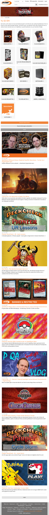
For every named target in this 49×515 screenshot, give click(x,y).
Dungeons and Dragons (22, 509)
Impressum (12, 504)
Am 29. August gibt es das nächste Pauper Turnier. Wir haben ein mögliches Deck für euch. (23, 455)
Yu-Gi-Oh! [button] (17, 1)
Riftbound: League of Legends (39, 507)
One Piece (28, 507)
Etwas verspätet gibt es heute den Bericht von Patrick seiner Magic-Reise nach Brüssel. (22, 382)
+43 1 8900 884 (38, 511)
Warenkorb (40, 1)
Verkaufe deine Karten (24, 122)
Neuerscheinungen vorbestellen (24, 126)
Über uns (6, 504)
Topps (14, 509)
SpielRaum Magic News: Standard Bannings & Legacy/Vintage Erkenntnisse (24, 306)
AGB (17, 504)
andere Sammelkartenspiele (35, 509)
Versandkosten (23, 504)
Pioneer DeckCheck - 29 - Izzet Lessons (13, 234)
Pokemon (16, 507)
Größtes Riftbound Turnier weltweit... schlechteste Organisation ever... (18, 163)
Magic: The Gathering (7, 507)
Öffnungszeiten (33, 1)
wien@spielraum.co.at (29, 511)
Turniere (27, 1)
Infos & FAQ (28, 505)
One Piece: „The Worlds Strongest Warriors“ (15, 269)
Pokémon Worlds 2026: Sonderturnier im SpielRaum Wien (19, 341)
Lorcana (9, 509)
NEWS (24, 129)
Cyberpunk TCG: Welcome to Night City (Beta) (15, 196)
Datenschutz (37, 504)
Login (45, 1)
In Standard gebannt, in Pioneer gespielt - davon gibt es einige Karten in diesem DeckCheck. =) (23, 235)
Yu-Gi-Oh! (22, 507)
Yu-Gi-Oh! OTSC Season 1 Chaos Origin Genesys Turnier (18, 415)
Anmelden (30, 504)
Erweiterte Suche (43, 4)
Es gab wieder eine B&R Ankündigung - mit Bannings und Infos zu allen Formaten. (20, 308)
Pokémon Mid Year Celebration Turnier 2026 (15, 488)
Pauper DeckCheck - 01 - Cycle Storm (13, 453)
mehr (24, 497)
